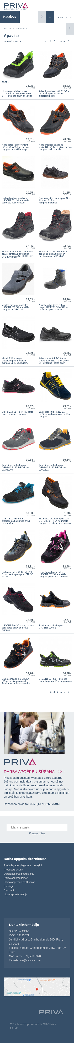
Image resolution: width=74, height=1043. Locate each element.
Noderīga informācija (15, 894)
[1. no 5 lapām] (46, 41)
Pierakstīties (37, 833)
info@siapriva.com (30, 960)
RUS (68, 17)
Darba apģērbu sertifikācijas (19, 882)
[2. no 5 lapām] (69, 41)
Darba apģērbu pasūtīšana (19, 873)
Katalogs (9, 16)
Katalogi (8, 886)
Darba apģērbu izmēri (16, 877)
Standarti (9, 890)
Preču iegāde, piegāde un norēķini (23, 865)
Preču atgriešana (13, 869)
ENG (60, 17)
